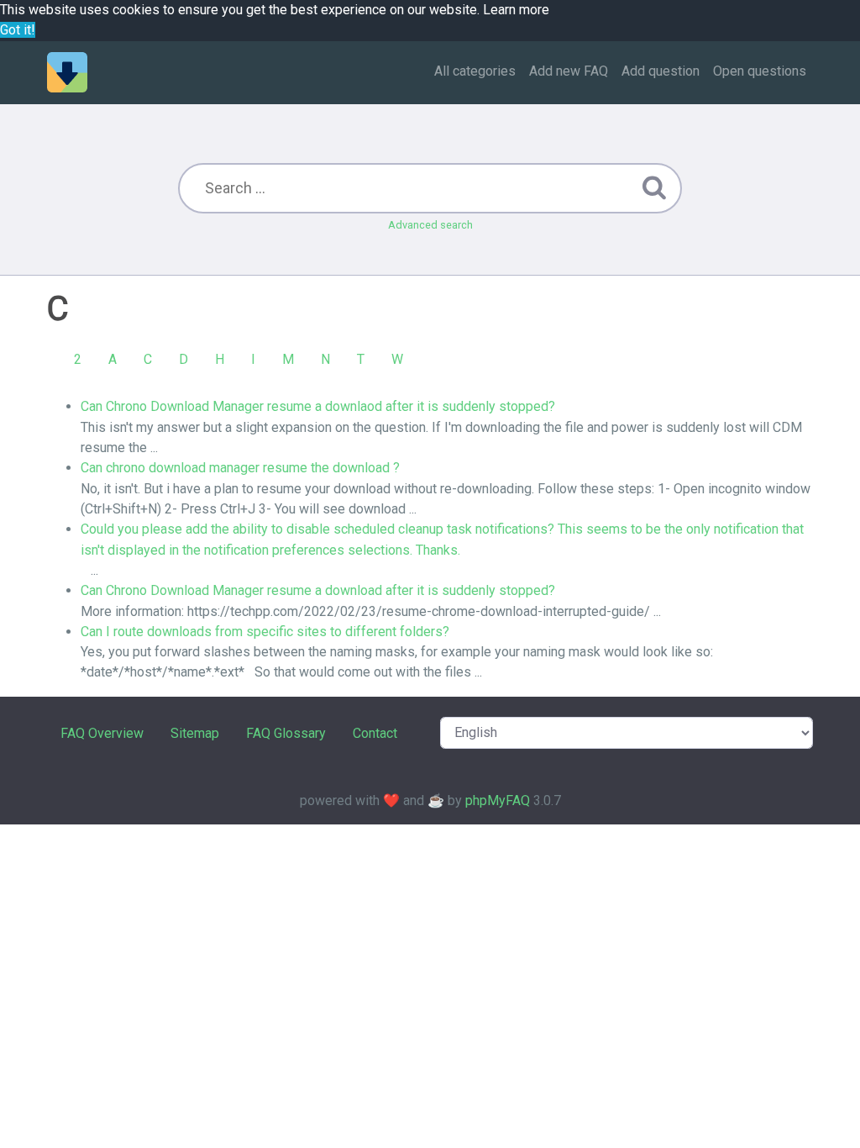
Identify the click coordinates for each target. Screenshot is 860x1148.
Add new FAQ (568, 71)
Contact (375, 733)
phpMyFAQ (497, 800)
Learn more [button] (516, 10)
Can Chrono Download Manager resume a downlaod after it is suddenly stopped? (318, 406)
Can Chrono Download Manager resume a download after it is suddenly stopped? (318, 590)
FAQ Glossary (286, 733)
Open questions (759, 71)
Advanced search (430, 225)
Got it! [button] (17, 30)
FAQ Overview (102, 733)
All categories (475, 71)
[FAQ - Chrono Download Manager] (67, 72)
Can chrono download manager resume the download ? (240, 468)
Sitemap (194, 733)
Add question (660, 71)
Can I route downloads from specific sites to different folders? (265, 632)
